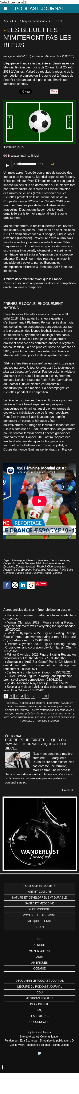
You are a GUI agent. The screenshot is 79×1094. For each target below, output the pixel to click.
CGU (40, 992)
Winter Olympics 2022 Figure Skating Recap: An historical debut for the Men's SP (39, 656)
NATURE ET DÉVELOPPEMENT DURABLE (39, 897)
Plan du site (39, 1004)
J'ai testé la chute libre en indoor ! (29, 672)
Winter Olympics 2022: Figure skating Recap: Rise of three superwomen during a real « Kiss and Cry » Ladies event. (39, 636)
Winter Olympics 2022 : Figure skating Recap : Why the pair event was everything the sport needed (39, 624)
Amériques (39, 962)
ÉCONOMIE (53, 703)
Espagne (8, 566)
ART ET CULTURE (47, 706)
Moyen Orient (39, 951)
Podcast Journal (39, 8)
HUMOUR (54, 721)
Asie (39, 956)
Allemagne (18, 560)
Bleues (30, 560)
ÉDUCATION (65, 706)
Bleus (53, 560)
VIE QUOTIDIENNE (14, 714)
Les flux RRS (39, 1016)
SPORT (57, 21)
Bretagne (63, 560)
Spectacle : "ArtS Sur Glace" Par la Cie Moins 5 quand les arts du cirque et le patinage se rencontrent (39, 665)
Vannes (57, 572)
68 (45, 696)
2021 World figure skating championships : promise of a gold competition (39, 677)
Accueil (8, 21)
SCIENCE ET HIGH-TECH (18, 710)
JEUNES (40, 717)
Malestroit (39, 569)
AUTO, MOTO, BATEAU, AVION (19, 717)
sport (48, 572)
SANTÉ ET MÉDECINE (43, 710)
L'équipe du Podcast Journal (39, 986)
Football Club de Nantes (51, 566)
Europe (20, 566)
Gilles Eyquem (22, 569)
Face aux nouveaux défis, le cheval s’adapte (40, 615)
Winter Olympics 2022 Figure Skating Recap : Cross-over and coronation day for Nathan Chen (39, 645)
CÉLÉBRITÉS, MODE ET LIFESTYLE (44, 714)
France (7, 569)
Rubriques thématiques (33, 21)
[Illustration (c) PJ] (39, 102)
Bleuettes (42, 560)
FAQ (39, 1010)
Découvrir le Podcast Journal (40, 980)
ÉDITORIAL (12, 703)
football (30, 566)
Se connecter (39, 1021)
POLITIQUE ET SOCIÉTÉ (32, 703)
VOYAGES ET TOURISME (34, 721)
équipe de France (53, 563)
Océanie (39, 968)
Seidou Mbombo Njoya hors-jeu (28, 683)
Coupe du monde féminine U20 (22, 563)
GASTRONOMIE (64, 710)
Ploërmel (37, 572)
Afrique (39, 945)
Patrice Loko (23, 572)
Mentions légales (39, 998)
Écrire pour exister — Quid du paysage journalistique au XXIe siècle (36, 744)
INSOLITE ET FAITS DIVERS (61, 717)
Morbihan (52, 569)
